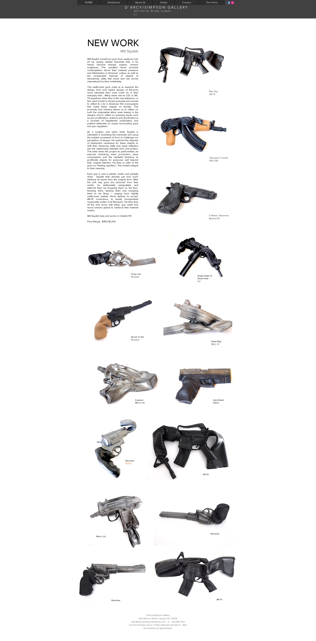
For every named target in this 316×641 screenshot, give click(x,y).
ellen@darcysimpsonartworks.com (148, 621)
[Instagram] (232, 2)
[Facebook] (228, 2)
